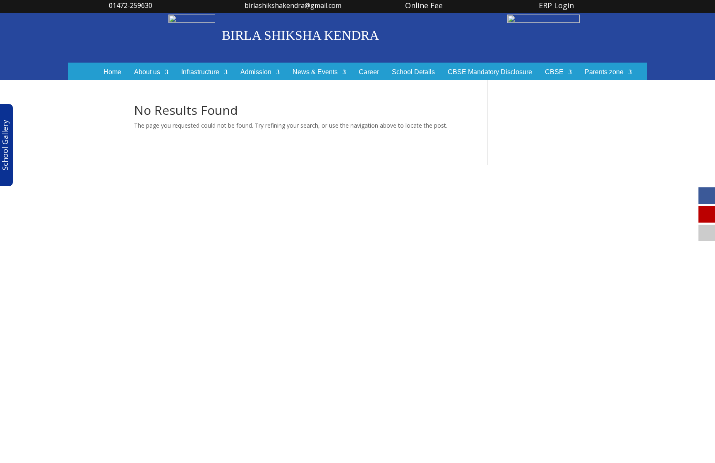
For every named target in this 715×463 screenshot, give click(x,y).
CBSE (554, 72)
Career (369, 72)
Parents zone (604, 72)
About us (147, 72)
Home (112, 72)
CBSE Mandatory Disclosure (490, 72)
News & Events (315, 72)
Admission (255, 72)
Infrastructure (200, 72)
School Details (413, 72)
